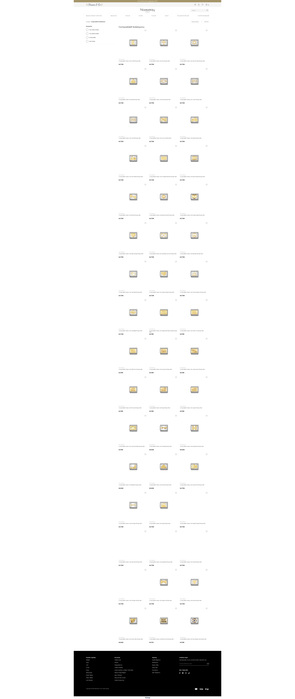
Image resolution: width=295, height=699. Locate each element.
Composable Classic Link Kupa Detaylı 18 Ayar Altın (192, 176)
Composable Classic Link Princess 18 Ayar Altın (130, 407)
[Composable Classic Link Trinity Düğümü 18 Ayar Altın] (194, 273)
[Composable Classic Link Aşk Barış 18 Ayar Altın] (194, 235)
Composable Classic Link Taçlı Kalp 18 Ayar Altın (130, 292)
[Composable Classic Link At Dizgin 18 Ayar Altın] (133, 505)
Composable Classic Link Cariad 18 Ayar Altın (130, 138)
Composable (92, 37)
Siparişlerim (155, 662)
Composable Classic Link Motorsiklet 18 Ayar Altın (131, 176)
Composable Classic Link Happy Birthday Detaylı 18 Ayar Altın (163, 331)
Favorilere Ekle (145, 30)
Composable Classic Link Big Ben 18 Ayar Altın (130, 484)
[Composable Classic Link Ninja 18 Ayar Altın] (163, 505)
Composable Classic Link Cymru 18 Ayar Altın (160, 138)
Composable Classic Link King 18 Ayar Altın (159, 407)
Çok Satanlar (89, 680)
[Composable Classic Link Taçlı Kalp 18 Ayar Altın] (133, 273)
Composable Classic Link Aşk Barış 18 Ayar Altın (191, 253)
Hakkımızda (118, 660)
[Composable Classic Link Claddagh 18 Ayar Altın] (133, 312)
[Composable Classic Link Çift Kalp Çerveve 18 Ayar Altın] (163, 235)
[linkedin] (182, 673)
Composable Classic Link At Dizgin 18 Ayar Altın (130, 523)
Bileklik (88, 660)
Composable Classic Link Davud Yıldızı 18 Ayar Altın (192, 61)
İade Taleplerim (156, 672)
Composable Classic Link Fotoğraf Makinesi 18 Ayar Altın (163, 176)
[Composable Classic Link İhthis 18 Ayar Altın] (163, 81)
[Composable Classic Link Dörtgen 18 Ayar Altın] (133, 582)
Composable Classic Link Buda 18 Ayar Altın (129, 99)
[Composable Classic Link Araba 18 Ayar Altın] (194, 119)
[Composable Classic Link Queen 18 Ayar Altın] (194, 389)
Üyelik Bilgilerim (156, 660)
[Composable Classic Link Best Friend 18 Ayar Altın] (163, 620)
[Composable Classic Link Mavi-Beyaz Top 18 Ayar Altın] (194, 620)
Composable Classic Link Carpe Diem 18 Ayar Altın (192, 369)
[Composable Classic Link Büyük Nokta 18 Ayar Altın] (163, 196)
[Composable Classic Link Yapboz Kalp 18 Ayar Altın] (163, 273)
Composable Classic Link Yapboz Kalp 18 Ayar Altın (161, 292)
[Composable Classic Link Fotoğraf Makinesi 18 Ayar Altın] (163, 158)
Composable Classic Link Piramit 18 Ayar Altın (160, 484)
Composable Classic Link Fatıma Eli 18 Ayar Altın (130, 562)
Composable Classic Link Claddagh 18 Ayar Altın (130, 330)
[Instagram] (186, 673)
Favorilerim (155, 670)
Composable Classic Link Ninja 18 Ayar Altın (159, 523)
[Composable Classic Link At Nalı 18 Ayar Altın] (194, 543)
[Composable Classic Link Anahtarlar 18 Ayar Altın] (194, 428)
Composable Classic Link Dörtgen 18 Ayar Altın (130, 600)
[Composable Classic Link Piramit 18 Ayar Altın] (163, 466)
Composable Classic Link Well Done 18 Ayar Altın (131, 369)
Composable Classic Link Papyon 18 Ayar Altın (160, 600)
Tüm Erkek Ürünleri (94, 33)
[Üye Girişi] (198, 4)
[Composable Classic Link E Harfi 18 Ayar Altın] (133, 42)
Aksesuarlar (89, 672)
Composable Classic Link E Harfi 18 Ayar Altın (130, 61)
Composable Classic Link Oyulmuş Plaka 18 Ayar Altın (132, 446)
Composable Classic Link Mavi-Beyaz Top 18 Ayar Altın (193, 639)
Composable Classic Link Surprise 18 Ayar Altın (160, 369)
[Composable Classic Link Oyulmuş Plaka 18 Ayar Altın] (133, 428)
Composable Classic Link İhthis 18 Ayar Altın (160, 99)
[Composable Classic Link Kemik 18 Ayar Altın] (133, 196)
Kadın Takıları (89, 677)
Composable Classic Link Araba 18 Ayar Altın (191, 138)
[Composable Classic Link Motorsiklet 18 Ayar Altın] (133, 158)
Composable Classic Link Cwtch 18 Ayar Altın (191, 99)
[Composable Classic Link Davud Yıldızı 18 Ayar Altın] (194, 42)
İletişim (116, 662)
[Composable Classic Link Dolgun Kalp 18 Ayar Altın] (194, 196)
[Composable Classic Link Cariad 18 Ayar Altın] (133, 119)
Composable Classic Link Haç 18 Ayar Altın (159, 61)
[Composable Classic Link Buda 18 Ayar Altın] (133, 81)
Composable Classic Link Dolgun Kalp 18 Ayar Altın (192, 215)
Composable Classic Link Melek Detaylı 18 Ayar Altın (193, 523)
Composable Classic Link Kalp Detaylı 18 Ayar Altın (131, 253)
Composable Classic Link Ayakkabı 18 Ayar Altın (161, 562)
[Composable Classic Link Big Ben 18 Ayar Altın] (133, 466)
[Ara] (207, 10)
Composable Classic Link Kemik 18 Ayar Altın (130, 215)
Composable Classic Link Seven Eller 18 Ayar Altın (131, 639)
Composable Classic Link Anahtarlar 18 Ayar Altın (192, 446)
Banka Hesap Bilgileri (120, 672)
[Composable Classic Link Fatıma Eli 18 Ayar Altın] (133, 543)
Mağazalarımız (118, 665)
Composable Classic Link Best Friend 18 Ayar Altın (161, 639)
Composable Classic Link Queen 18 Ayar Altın (191, 407)
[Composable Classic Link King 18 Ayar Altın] (163, 389)
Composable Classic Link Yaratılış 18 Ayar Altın (160, 446)
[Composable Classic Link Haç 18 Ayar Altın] (163, 42)
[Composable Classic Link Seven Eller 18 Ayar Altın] (133, 620)
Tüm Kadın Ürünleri (94, 29)
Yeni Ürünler (92, 41)
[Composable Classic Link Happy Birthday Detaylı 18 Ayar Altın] (163, 312)
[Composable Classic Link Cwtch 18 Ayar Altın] (194, 81)
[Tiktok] (189, 673)
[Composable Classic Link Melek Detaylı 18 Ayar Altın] (194, 505)
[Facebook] (179, 673)
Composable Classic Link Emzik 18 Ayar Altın (191, 600)
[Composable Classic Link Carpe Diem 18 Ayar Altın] (194, 350)
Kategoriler (89, 26)
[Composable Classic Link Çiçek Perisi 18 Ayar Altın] (194, 466)
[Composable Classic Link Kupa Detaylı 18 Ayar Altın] (194, 158)
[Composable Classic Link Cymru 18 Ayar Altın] (163, 119)
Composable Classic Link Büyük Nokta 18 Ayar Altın (161, 215)
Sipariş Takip (155, 665)
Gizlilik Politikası (119, 667)
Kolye (87, 670)
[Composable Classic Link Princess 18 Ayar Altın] (133, 389)
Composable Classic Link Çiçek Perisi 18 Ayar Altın (192, 484)
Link (87, 665)
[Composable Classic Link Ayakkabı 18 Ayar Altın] (163, 543)
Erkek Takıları (89, 675)
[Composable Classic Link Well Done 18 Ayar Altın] (133, 350)
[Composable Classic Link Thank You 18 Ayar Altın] (194, 312)
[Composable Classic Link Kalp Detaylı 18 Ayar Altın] (133, 235)
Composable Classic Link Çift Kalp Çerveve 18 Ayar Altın (163, 253)
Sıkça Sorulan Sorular (120, 677)
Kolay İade (155, 667)
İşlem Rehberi (118, 675)
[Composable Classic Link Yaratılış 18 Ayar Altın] (163, 428)
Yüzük (87, 667)
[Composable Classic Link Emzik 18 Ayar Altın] (194, 582)
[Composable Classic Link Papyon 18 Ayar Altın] (163, 582)
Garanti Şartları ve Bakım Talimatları (124, 670)
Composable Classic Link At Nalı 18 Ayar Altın (191, 562)
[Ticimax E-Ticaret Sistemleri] (147, 698)
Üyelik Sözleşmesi (119, 680)
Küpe (87, 662)
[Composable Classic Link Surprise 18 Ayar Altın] (163, 350)
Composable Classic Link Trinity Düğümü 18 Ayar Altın (193, 292)
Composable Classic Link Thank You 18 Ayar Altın (192, 330)
